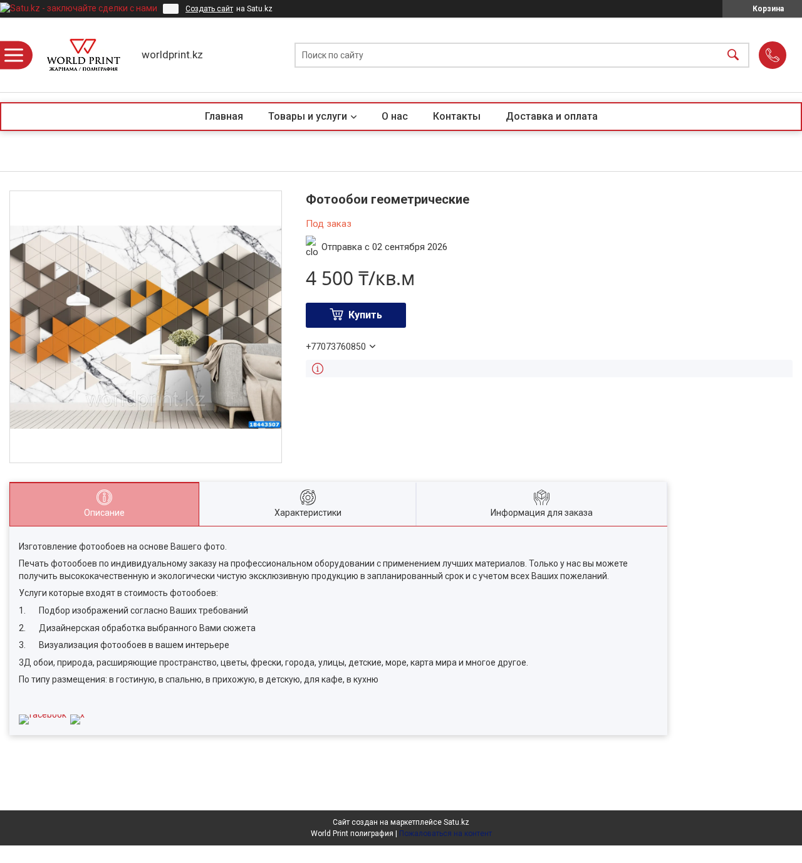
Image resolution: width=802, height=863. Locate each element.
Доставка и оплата (552, 116)
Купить (365, 315)
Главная (224, 116)
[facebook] (42, 714)
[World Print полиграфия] (83, 55)
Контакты (457, 116)
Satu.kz (456, 822)
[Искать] (733, 54)
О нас (395, 116)
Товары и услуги (307, 116)
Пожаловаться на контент (445, 833)
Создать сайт (209, 8)
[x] (77, 714)
